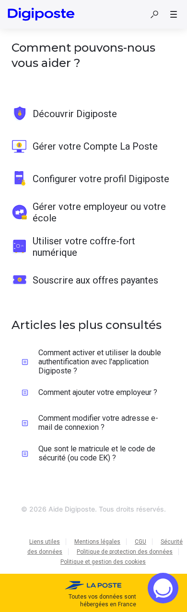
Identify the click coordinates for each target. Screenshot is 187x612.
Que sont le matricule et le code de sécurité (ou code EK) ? (96, 453)
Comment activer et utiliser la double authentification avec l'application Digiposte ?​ (99, 361)
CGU (140, 541)
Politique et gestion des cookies (103, 561)
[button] (154, 14)
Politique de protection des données (125, 551)
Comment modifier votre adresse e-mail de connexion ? (98, 422)
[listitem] (93, 113)
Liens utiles (44, 541)
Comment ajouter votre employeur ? (97, 392)
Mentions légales (97, 541)
